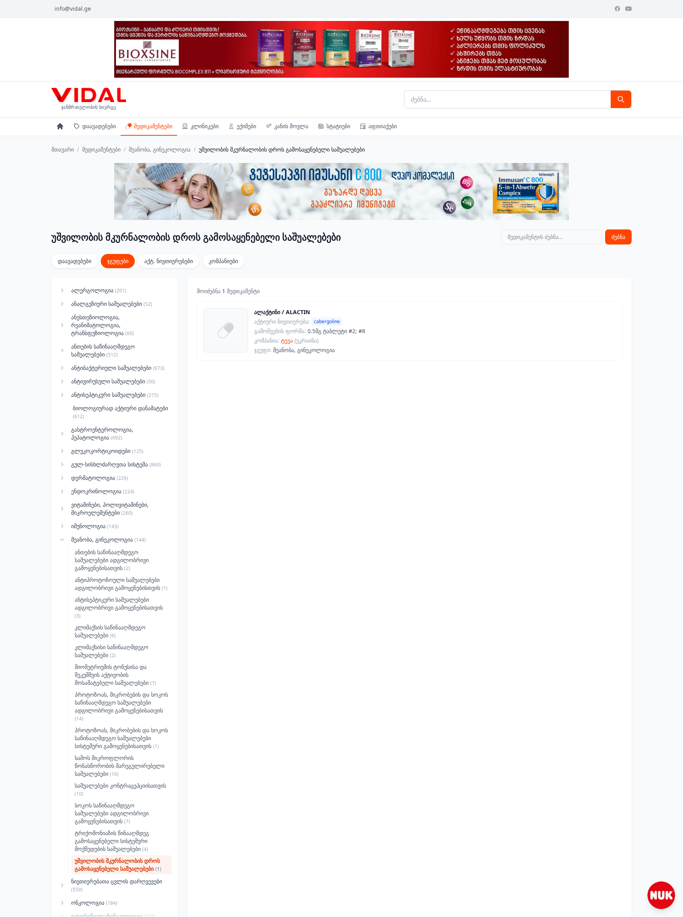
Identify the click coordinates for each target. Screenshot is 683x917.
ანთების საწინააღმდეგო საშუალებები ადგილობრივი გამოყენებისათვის (112, 560)
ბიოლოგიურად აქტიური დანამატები (120, 412)
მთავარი (62, 149)
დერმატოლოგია (99, 477)
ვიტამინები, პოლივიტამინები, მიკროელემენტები (110, 508)
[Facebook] (617, 9)
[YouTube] (628, 9)
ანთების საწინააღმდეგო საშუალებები (103, 350)
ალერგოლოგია (98, 290)
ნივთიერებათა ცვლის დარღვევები (116, 885)
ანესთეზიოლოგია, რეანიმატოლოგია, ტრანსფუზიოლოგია (102, 325)
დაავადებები (99, 126)
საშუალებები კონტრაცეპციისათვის (120, 789)
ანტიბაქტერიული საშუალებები (117, 367)
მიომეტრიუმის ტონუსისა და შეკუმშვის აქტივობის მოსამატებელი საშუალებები (115, 674)
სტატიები (338, 126)
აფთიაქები (382, 126)
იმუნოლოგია (95, 526)
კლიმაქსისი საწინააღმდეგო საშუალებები (111, 651)
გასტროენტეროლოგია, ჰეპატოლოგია (102, 433)
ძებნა (618, 237)
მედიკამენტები (153, 126)
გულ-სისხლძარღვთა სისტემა (116, 464)
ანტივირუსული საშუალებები (113, 381)
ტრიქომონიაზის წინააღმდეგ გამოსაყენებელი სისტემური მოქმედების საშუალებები (112, 841)
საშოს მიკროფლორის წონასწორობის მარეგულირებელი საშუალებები (119, 765)
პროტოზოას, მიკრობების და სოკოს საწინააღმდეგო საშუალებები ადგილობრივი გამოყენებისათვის (121, 706)
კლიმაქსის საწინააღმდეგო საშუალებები (110, 631)
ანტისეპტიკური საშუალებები (114, 394)
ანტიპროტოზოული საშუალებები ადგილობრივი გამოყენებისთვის (121, 583)
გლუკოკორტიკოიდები (107, 451)
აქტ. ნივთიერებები (168, 261)
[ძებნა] (621, 99)
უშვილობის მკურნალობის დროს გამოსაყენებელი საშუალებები (118, 864)
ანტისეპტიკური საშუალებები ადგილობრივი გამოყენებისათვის (119, 607)
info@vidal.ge (73, 8)
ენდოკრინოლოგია (102, 491)
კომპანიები (223, 261)
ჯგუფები (117, 261)
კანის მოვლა (291, 126)
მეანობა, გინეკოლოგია (160, 149)
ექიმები (246, 126)
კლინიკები (205, 126)
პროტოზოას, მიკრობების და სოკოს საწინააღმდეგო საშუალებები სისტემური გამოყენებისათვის (121, 738)
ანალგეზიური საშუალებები (111, 303)
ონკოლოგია (94, 902)
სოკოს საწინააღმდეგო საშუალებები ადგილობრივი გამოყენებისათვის (112, 813)
